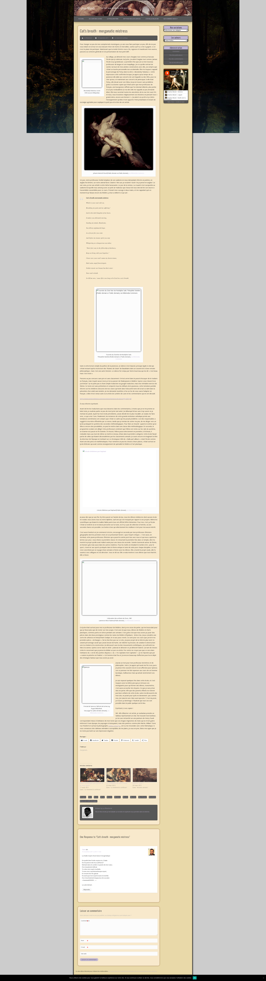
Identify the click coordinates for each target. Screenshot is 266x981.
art (90, 797)
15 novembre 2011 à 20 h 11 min (91, 852)
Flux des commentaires (176, 59)
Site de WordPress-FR (176, 63)
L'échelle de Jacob (179, 101)
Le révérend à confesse (121, 38)
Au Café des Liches (95, 19)
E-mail (84, 947)
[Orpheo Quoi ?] (144, 775)
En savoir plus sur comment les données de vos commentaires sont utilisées (133, 971)
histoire (118, 797)
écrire (110, 797)
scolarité (153, 797)
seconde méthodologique (89, 801)
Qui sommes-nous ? (170, 19)
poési (126, 797)
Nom (84, 940)
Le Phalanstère (112, 19)
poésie (134, 797)
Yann (84, 849)
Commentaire (84, 921)
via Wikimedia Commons (136, 173)
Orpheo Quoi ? (138, 783)
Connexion (176, 51)
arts (96, 797)
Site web (83, 954)
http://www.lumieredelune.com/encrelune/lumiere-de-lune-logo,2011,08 (105, 399)
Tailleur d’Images (114, 726)
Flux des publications (175, 55)
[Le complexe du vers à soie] (118, 775)
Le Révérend (88, 38)
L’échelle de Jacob (152, 19)
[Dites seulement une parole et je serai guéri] (92, 775)
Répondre (87, 889)
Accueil (81, 19)
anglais (84, 797)
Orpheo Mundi (86, 8)
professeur (143, 797)
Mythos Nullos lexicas (132, 19)
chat (103, 797)
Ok (195, 978)
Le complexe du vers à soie (116, 783)
